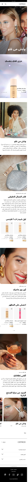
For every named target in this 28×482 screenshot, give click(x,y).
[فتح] (2, 4)
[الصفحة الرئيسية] (22, 4)
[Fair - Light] (25, 240)
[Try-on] (24, 223)
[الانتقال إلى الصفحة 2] (13, 136)
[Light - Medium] (23, 240)
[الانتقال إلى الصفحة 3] (12, 136)
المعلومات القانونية (13, 469)
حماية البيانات (13, 471)
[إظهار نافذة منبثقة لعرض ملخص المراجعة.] (17, 237)
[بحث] (5, 4)
